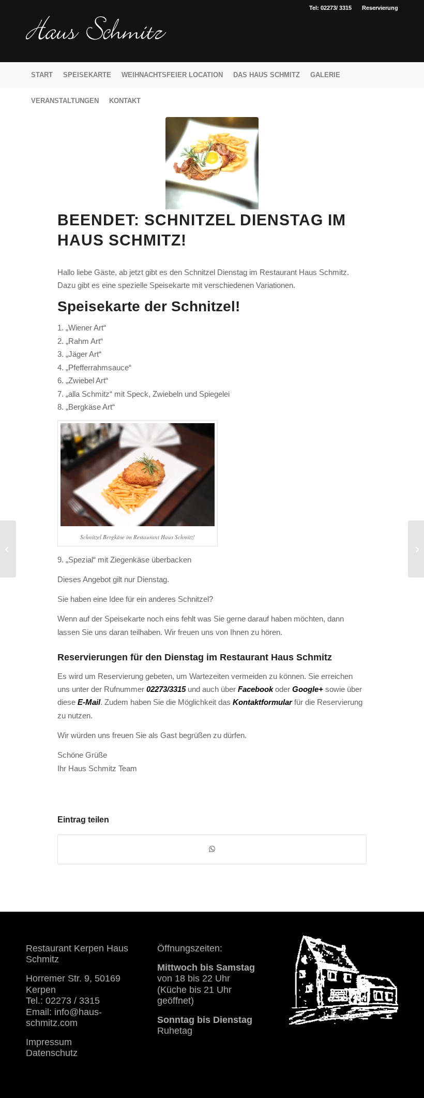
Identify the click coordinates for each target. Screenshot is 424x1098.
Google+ (307, 689)
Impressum (49, 1042)
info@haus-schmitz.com (64, 1017)
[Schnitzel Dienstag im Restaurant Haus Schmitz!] (212, 163)
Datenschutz (52, 1053)
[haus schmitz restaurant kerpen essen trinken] (96, 39)
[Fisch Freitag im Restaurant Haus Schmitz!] (8, 549)
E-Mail (89, 702)
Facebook (255, 689)
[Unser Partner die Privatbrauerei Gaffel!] (416, 549)
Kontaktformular (262, 702)
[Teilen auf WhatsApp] (212, 849)
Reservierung (380, 8)
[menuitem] (377, 7)
